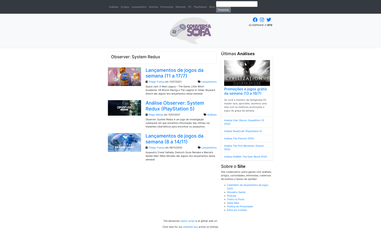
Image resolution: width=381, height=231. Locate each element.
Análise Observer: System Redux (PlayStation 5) (175, 105)
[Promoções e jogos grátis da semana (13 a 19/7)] (247, 73)
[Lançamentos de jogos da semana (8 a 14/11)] (124, 143)
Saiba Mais (233, 202)
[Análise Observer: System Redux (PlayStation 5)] (124, 108)
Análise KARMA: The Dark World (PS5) (245, 156)
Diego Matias (155, 114)
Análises (113, 6)
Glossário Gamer (236, 192)
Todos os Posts (235, 199)
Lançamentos (138, 6)
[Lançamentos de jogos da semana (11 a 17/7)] (124, 77)
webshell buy (190, 226)
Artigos (125, 6)
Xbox (212, 6)
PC (190, 6)
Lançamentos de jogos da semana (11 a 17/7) (174, 73)
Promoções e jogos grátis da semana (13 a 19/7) (245, 91)
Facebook (255, 19)
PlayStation (200, 6)
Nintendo (181, 6)
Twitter (268, 19)
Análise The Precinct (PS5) (239, 138)
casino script (187, 220)
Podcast (231, 195)
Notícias (153, 6)
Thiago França (156, 81)
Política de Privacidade (240, 206)
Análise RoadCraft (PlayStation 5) (243, 131)
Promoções (166, 6)
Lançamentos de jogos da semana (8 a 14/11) (174, 138)
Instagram (262, 19)
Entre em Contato (237, 209)
